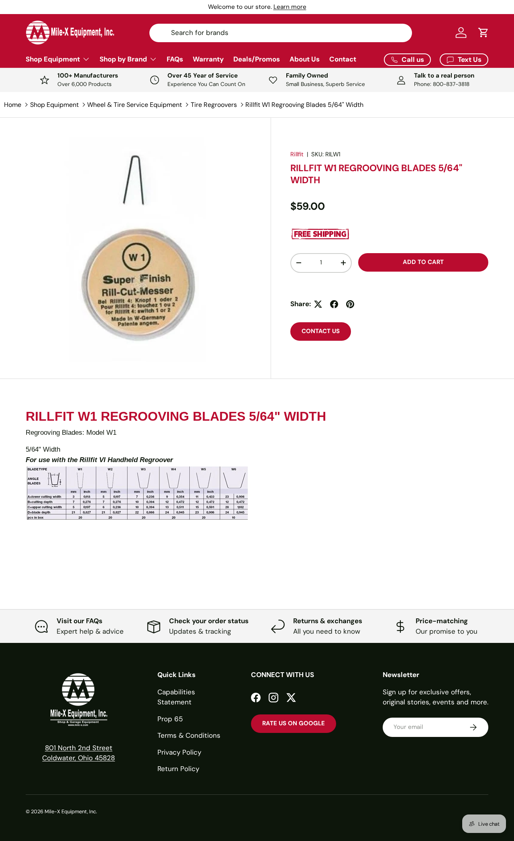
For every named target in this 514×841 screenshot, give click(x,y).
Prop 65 (170, 718)
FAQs (175, 59)
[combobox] (280, 32)
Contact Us (321, 331)
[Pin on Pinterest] (350, 304)
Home (12, 104)
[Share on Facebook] (334, 304)
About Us (305, 59)
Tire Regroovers (214, 104)
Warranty (208, 59)
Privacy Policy (179, 752)
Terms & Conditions (188, 735)
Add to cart (423, 262)
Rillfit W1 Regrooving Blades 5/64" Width (304, 104)
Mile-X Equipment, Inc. (71, 811)
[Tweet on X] (318, 304)
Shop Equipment (53, 59)
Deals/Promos (256, 59)
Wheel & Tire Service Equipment (134, 104)
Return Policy (178, 768)
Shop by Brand (123, 59)
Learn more (289, 7)
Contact (342, 59)
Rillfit (297, 154)
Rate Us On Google (293, 723)
